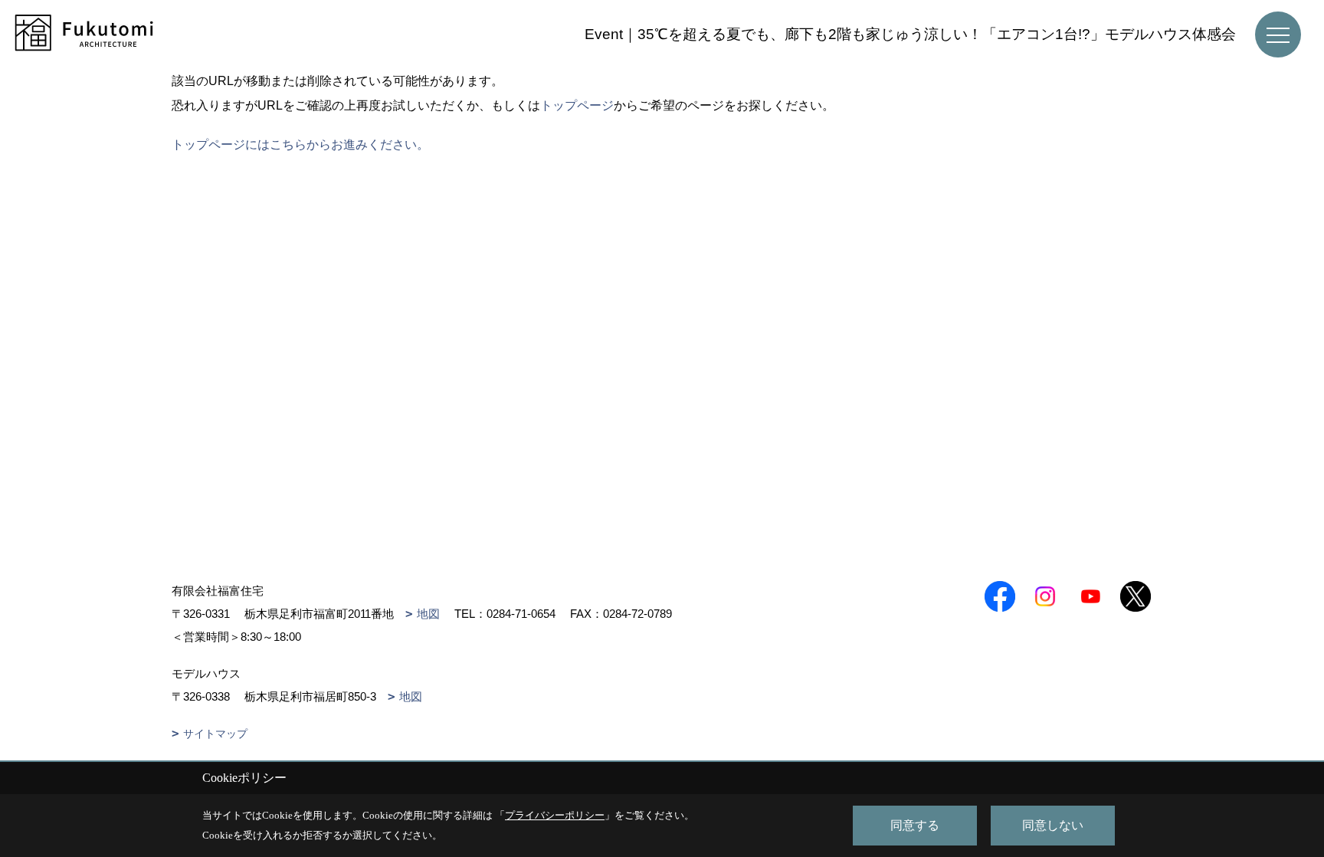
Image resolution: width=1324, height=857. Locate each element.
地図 (428, 613)
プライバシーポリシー (555, 815)
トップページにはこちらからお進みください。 (300, 144)
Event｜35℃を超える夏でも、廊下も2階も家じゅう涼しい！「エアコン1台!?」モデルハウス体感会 (910, 34)
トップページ (577, 105)
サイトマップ (215, 733)
